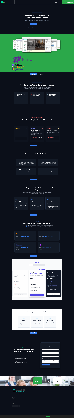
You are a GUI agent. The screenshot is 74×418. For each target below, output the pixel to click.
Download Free (20, 294)
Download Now (33, 74)
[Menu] (55, 2)
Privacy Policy (14, 401)
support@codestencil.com (68, 2)
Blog (38, 2)
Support (23, 2)
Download (35, 2)
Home (20, 2)
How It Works (29, 2)
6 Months (39, 265)
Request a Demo (53, 294)
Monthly (31, 265)
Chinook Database (28, 226)
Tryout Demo (41, 24)
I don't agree (52, 416)
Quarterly (35, 265)
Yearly (43, 265)
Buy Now (37, 294)
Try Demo (13, 397)
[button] (2, 2)
